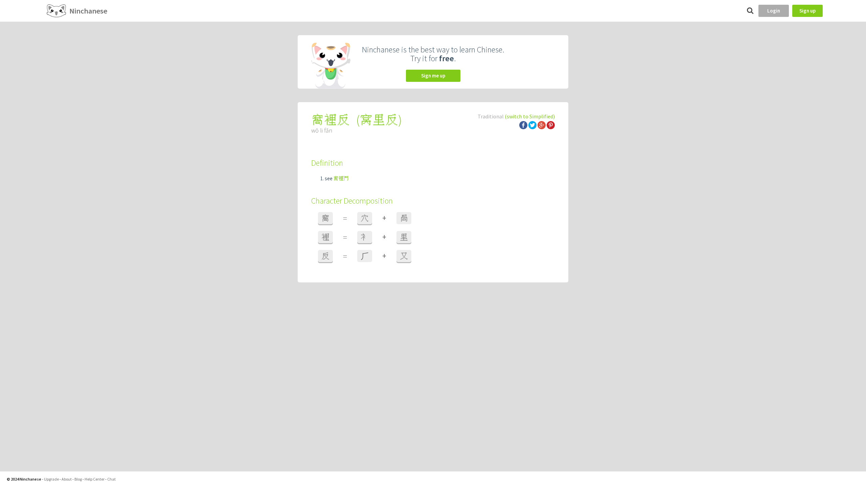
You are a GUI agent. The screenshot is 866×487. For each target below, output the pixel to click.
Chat (111, 479)
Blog (78, 479)
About (67, 479)
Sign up (807, 10)
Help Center (95, 479)
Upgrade (51, 479)
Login (773, 10)
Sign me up (433, 75)
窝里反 (379, 120)
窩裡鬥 (341, 178)
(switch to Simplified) (530, 116)
